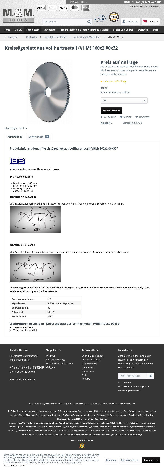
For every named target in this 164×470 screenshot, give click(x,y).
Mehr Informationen (14, 465)
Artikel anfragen (111, 110)
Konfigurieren (151, 460)
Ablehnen (111, 460)
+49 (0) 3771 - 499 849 (149, 2)
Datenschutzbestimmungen (132, 386)
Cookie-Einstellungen (92, 356)
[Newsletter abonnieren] (150, 376)
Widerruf (50, 356)
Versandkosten (74, 403)
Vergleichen (109, 117)
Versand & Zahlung (91, 359)
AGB (84, 375)
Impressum (88, 371)
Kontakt (86, 379)
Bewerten (144, 117)
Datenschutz (88, 367)
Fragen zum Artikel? (22, 327)
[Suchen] (89, 21)
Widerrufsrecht (89, 363)
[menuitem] (68, 21)
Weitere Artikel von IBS (24, 330)
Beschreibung (14, 136)
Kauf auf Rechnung (55, 359)
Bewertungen (38, 136)
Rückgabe (50, 367)
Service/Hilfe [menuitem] (79, 2)
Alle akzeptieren (129, 460)
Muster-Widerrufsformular (59, 363)
